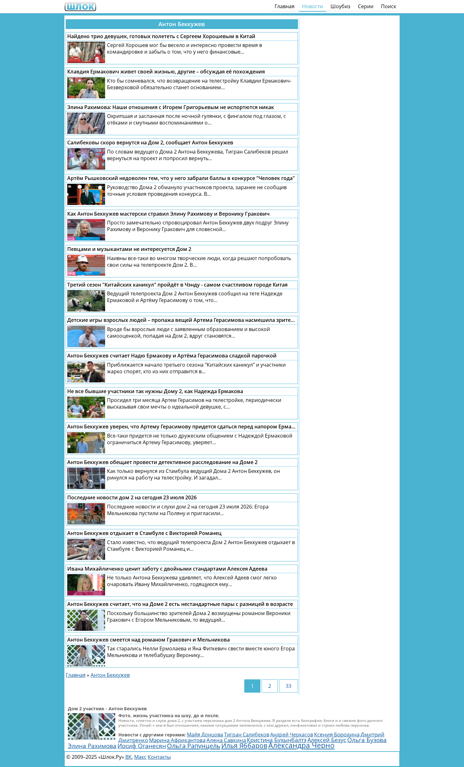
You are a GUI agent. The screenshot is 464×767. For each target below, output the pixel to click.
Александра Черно (301, 745)
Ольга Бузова (367, 740)
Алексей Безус (326, 740)
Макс (140, 756)
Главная (284, 6)
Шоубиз (340, 6)
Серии (365, 6)
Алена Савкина (226, 740)
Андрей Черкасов (291, 734)
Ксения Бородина (337, 734)
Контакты (159, 756)
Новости (312, 6)
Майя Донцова (205, 734)
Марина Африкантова (177, 740)
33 (288, 686)
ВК (128, 756)
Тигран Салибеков (246, 734)
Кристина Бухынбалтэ (276, 740)
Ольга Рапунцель (193, 745)
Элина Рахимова (92, 746)
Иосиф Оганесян (141, 746)
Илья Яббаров (244, 745)
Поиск (388, 6)
